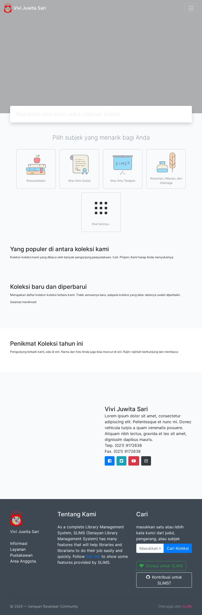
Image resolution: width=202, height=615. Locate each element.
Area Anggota (23, 561)
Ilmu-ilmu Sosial (79, 180)
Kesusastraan (36, 180)
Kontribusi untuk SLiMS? (167, 580)
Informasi (18, 543)
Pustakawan (21, 555)
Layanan (18, 549)
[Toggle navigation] (191, 8)
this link (93, 556)
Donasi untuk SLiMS (164, 565)
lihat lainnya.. (101, 224)
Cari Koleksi (178, 548)
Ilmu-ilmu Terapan (122, 180)
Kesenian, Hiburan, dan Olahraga (166, 181)
